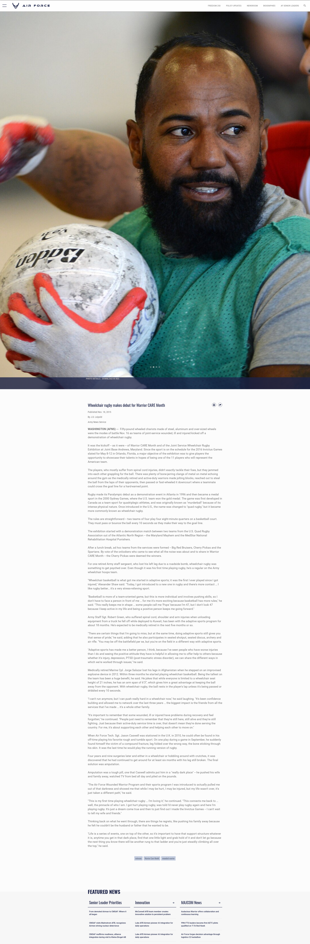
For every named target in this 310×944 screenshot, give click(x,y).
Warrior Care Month (152, 858)
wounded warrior (168, 858)
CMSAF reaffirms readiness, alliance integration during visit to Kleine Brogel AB (107, 935)
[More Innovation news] (173, 903)
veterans (138, 858)
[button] (4, 5)
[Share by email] (220, 405)
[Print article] (214, 405)
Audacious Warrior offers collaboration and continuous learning (200, 913)
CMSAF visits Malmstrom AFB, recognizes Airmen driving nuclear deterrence (107, 924)
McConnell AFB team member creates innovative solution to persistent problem (153, 913)
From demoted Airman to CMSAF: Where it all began (107, 913)
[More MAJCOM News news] (219, 903)
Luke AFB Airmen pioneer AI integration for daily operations (154, 924)
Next (294, 200)
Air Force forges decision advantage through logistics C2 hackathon (200, 935)
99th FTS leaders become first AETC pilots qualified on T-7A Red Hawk (199, 924)
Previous (15, 200)
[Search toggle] (304, 6)
